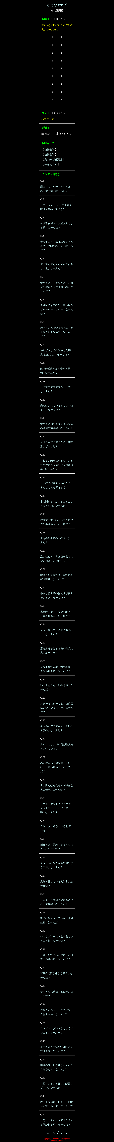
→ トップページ (57, 1133)
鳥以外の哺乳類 (53, 159)
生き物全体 (51, 164)
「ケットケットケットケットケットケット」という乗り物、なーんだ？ (56, 808)
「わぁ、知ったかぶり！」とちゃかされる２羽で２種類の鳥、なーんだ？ (56, 464)
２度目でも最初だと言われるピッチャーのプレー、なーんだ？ (56, 309)
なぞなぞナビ (57, 5)
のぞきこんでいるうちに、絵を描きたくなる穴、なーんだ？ (56, 332)
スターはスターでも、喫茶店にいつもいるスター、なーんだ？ (56, 707)
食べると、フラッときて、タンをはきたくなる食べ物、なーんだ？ (56, 287)
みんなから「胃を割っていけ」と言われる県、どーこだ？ (55, 767)
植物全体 (49, 149)
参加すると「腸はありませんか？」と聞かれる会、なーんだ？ (56, 246)
